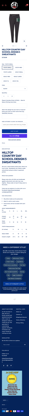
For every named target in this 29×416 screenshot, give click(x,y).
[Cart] (26, 5)
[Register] (24, 344)
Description (6, 148)
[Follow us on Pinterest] (11, 365)
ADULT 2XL (16, 81)
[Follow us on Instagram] (7, 365)
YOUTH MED (18, 67)
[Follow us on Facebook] (4, 365)
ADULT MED (6, 76)
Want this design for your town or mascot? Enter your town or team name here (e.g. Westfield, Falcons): (13, 111)
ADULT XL (6, 81)
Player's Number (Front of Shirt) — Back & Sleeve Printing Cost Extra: (13, 101)
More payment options (14, 139)
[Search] (5, 5)
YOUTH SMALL (7, 67)
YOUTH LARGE (7, 72)
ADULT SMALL (19, 72)
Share (3, 143)
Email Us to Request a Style (14, 284)
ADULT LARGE (18, 76)
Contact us (19, 314)
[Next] (26, 45)
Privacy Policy (20, 322)
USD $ (4, 400)
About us (18, 311)
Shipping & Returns (21, 317)
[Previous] (2, 45)
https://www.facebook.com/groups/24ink (7, 360)
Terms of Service (20, 320)
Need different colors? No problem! (12, 121)
